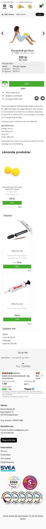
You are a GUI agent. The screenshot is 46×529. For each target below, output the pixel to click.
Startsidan (5, 358)
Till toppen (23, 366)
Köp (27, 84)
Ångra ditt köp (8, 440)
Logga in (40, 14)
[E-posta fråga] (42, 98)
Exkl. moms (21, 14)
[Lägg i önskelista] (36, 98)
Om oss (4, 451)
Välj (17, 266)
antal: (5, 82)
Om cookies (6, 458)
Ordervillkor (6, 455)
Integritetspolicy (7, 462)
